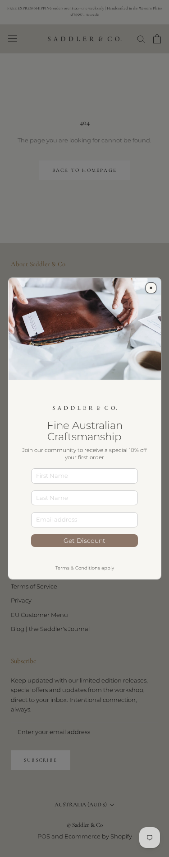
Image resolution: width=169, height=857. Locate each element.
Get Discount (84, 541)
